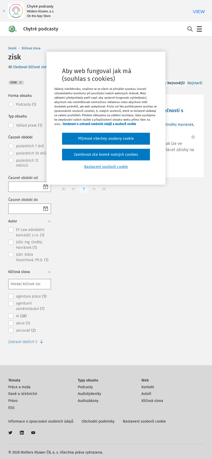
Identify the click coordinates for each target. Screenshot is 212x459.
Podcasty (85, 387)
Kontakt (147, 387)
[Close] (3, 10)
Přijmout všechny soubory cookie (106, 138)
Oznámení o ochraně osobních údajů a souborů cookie (99, 124)
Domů (12, 48)
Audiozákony (88, 401)
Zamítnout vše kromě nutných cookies (106, 154)
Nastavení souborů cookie (144, 421)
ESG (11, 408)
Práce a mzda (19, 387)
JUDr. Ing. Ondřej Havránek (171, 124)
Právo (13, 401)
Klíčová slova (31, 48)
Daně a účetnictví (22, 394)
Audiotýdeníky (89, 394)
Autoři (146, 394)
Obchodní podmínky (98, 421)
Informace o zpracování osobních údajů (40, 421)
